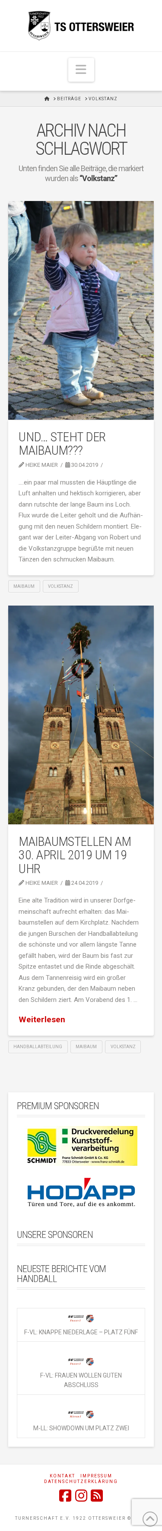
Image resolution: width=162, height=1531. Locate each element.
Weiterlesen (42, 1019)
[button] (81, 70)
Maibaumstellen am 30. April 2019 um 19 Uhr (75, 855)
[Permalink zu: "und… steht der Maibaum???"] (81, 310)
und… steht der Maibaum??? (62, 443)
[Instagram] (81, 1495)
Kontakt (62, 1476)
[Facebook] (65, 1495)
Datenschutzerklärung (81, 1481)
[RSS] (97, 1495)
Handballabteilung (37, 1046)
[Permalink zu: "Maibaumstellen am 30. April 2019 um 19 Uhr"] (81, 715)
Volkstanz (60, 586)
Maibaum (24, 586)
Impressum (96, 1476)
